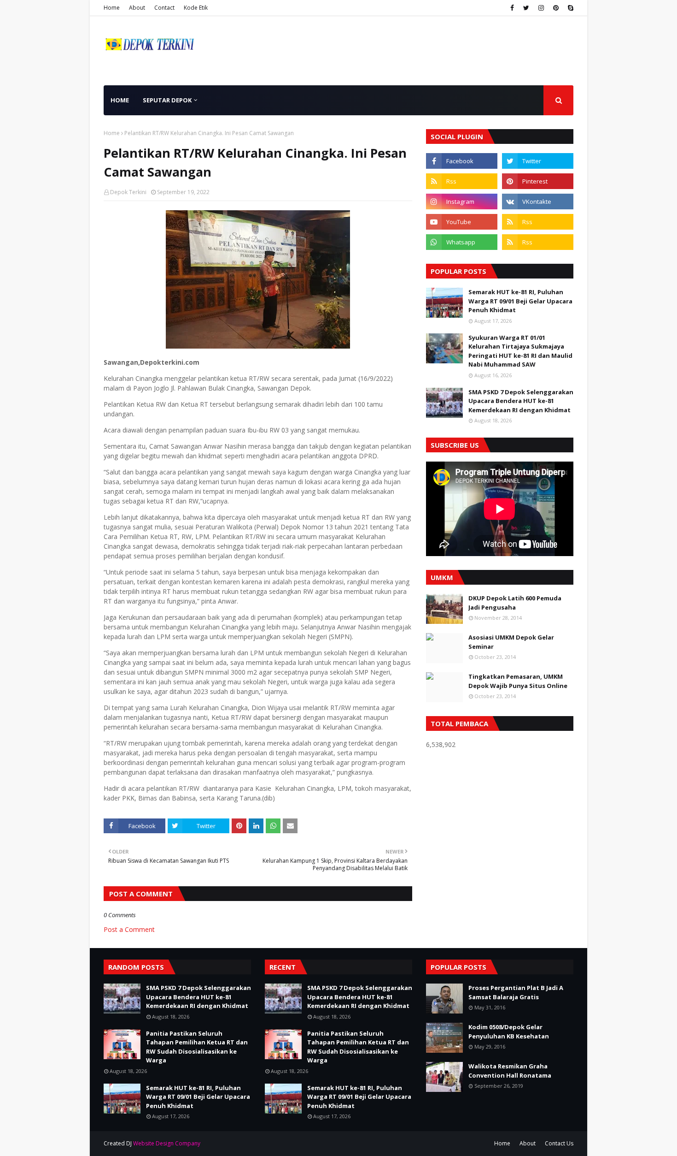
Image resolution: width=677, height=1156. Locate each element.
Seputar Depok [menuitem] (167, 100)
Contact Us (559, 1143)
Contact (164, 8)
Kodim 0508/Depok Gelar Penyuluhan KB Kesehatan (508, 1031)
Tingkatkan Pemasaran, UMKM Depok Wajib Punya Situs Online (517, 681)
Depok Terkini (128, 192)
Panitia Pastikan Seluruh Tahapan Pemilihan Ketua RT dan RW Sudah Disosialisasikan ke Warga (197, 1047)
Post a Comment (129, 929)
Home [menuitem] (120, 100)
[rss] (461, 181)
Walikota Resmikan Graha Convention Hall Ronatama (509, 1070)
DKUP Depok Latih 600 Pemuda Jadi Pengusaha (514, 602)
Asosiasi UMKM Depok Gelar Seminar (511, 642)
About (137, 8)
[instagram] (541, 8)
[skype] (569, 8)
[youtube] (461, 222)
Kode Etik (196, 8)
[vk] (537, 201)
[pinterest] (556, 8)
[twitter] (526, 8)
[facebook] (512, 8)
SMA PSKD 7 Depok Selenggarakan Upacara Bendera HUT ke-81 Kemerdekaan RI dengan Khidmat (520, 401)
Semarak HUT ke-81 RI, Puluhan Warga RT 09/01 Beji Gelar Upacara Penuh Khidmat (520, 301)
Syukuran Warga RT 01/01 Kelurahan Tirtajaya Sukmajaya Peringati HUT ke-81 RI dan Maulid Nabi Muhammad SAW (520, 351)
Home (112, 8)
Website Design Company (166, 1143)
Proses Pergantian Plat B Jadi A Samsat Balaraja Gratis (515, 992)
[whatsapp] (461, 242)
